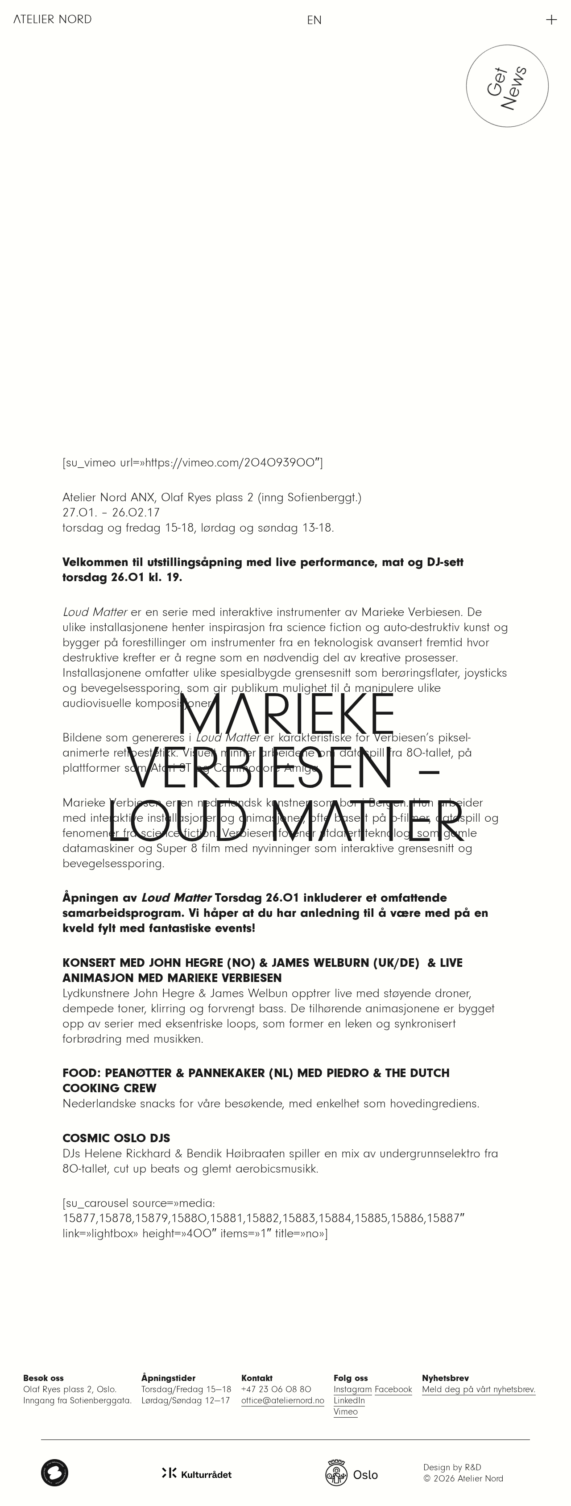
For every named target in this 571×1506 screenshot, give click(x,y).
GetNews (510, 86)
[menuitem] (314, 20)
